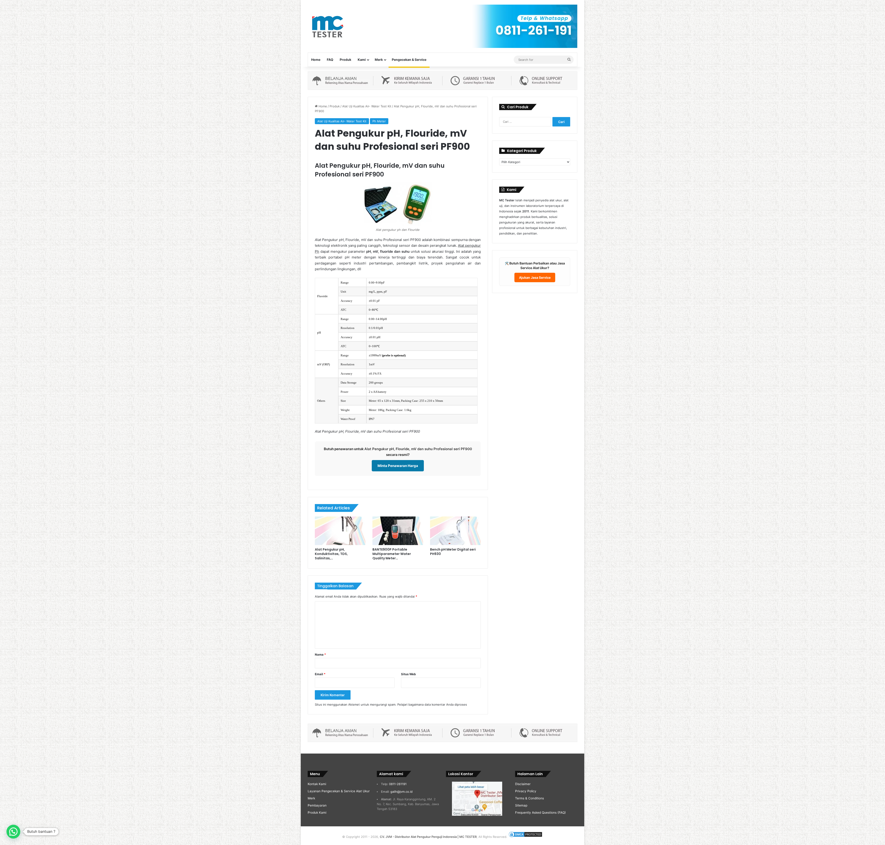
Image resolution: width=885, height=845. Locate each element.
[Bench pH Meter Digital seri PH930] (455, 530)
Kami (362, 60)
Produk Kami (317, 812)
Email (320, 674)
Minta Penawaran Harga (398, 466)
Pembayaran (317, 805)
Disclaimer (523, 784)
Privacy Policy (525, 791)
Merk (379, 60)
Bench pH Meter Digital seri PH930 (453, 551)
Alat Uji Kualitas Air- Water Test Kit (366, 106)
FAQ (330, 60)
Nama (320, 654)
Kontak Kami (317, 784)
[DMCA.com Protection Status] (525, 837)
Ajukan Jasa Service (535, 277)
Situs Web (408, 674)
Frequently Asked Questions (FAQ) (540, 812)
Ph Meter (379, 121)
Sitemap (521, 805)
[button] (13, 832)
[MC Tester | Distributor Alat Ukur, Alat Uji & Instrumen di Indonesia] (327, 26)
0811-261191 (398, 784)
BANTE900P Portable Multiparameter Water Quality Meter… (391, 553)
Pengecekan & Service (409, 60)
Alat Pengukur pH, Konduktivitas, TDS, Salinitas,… (331, 553)
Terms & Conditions (529, 798)
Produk (345, 60)
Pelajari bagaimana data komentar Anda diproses (432, 704)
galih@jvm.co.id (401, 791)
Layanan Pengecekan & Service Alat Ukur (339, 791)
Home (315, 60)
